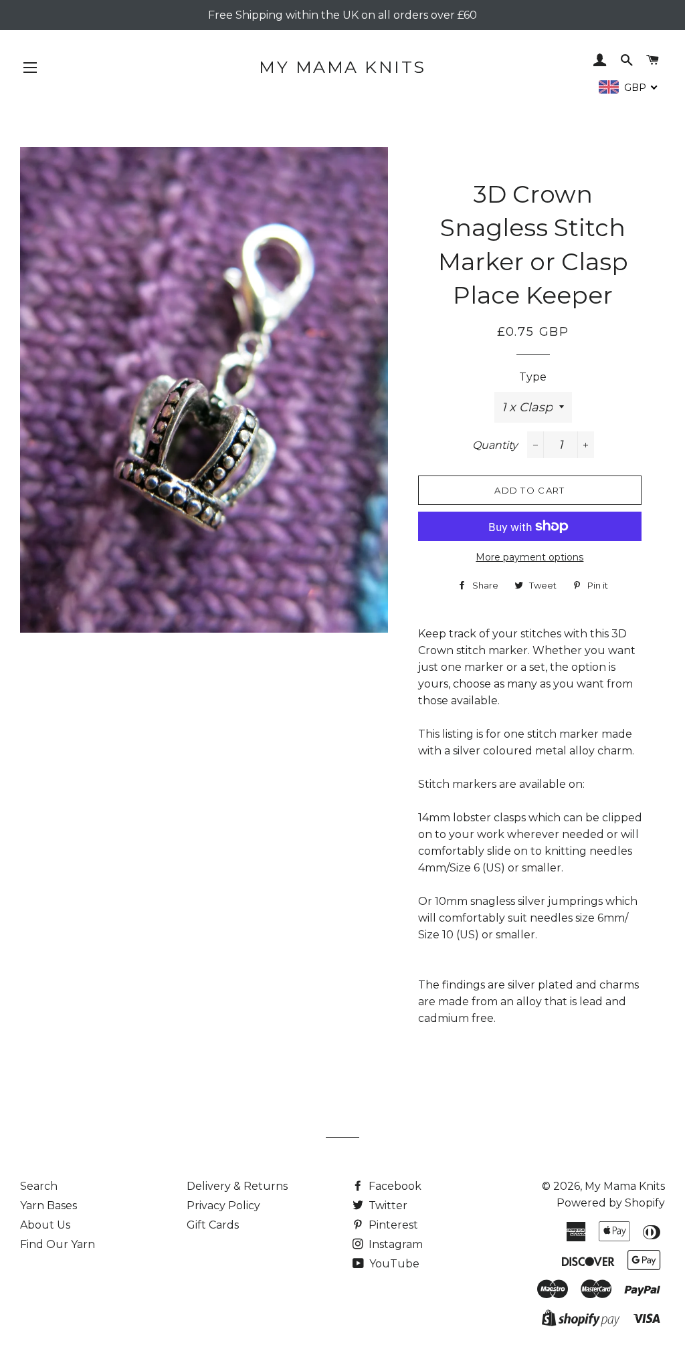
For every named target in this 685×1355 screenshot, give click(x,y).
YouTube (393, 1263)
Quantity (495, 445)
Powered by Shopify (611, 1202)
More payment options (529, 557)
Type (533, 377)
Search (39, 1186)
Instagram (394, 1244)
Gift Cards (213, 1225)
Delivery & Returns (237, 1186)
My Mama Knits (342, 67)
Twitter (386, 1205)
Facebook (393, 1186)
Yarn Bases (48, 1205)
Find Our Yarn (57, 1244)
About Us (45, 1225)
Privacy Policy (223, 1205)
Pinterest (392, 1225)
